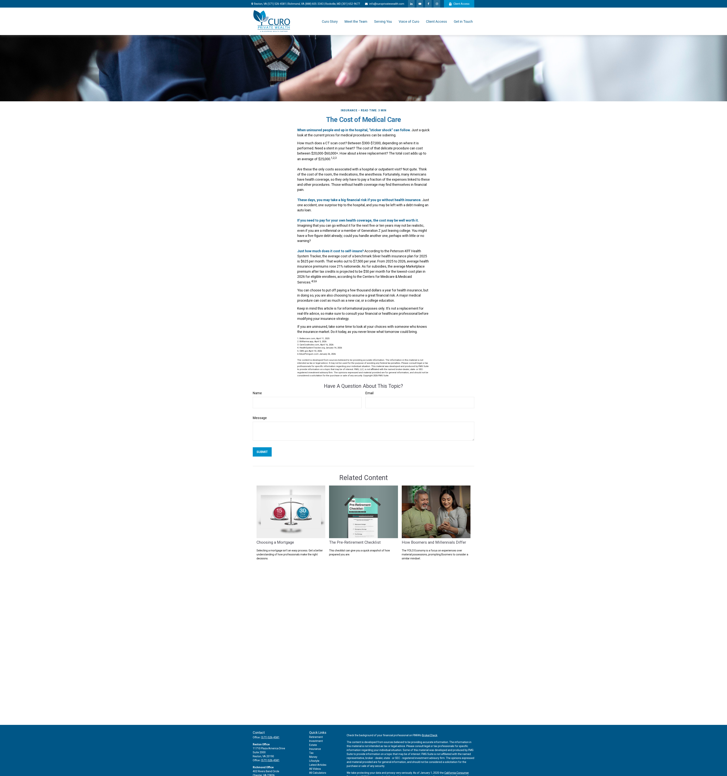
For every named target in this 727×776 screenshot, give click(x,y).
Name (257, 393)
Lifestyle (314, 760)
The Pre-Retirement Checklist (355, 542)
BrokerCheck (429, 735)
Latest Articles (317, 764)
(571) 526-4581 (277, 3)
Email (369, 393)
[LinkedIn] (411, 4)
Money (313, 756)
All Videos (315, 768)
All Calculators (317, 772)
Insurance (315, 748)
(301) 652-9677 (350, 3)
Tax (311, 752)
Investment (316, 740)
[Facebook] (428, 4)
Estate (313, 744)
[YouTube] (420, 4)
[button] (329, 21)
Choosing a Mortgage (275, 542)
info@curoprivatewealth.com (386, 3)
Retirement (316, 737)
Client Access (461, 3)
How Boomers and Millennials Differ (434, 542)
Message (260, 418)
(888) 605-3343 (314, 3)
